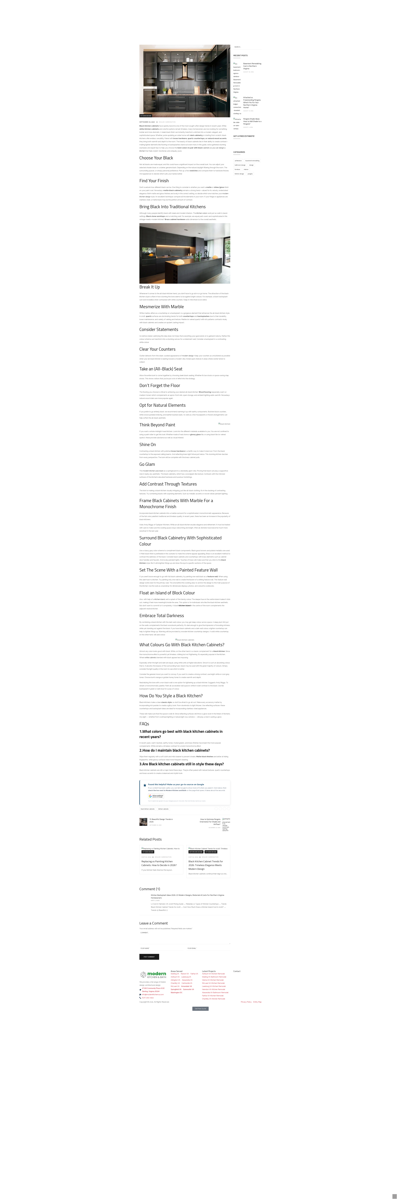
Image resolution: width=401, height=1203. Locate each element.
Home (179, 27)
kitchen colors (201, 213)
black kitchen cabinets (148, 809)
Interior (246, 169)
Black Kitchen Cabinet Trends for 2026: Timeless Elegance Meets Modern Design (205, 865)
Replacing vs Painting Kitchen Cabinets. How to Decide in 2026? (159, 863)
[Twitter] (216, 808)
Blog (186, 27)
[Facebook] (220, 808)
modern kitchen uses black (153, 471)
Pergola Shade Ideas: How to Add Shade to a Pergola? (252, 121)
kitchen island (159, 599)
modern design (188, 356)
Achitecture (238, 160)
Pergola (250, 174)
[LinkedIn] (228, 808)
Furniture (237, 169)
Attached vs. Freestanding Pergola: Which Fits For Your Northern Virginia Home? (252, 102)
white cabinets (150, 658)
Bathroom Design (196, 852)
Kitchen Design (145, 116)
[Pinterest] (224, 808)
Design (251, 165)
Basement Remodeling (252, 160)
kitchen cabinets (163, 809)
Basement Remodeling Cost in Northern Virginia (252, 66)
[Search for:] (247, 47)
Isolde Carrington (167, 122)
